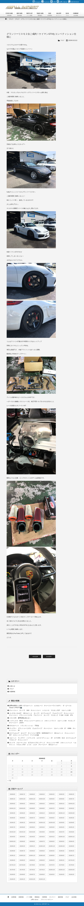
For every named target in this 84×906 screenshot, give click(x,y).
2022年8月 (71, 822)
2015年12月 (32, 879)
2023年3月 (71, 817)
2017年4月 (12, 869)
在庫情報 (13, 897)
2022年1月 (71, 827)
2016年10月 (71, 869)
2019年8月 (12, 850)
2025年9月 (51, 798)
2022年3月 (51, 827)
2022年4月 (42, 827)
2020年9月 (22, 841)
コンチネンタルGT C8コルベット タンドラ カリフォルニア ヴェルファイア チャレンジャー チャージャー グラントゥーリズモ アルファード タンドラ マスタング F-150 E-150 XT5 (42, 714)
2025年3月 (42, 803)
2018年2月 (51, 860)
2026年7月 (22, 794)
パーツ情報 (29, 897)
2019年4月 (51, 850)
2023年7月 (32, 817)
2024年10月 (22, 808)
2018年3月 (42, 860)
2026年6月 (32, 794)
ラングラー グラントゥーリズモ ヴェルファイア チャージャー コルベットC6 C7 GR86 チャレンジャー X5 (42, 729)
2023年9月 (12, 817)
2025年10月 (42, 798)
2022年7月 (12, 827)
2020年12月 (62, 836)
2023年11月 (62, 813)
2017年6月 (61, 865)
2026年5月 (42, 794)
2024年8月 (42, 808)
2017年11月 (12, 865)
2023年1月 (22, 822)
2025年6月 (12, 803)
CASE (49, 14)
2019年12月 (42, 846)
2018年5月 (22, 860)
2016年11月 (62, 869)
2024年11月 (12, 808)
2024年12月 (71, 803)
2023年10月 (71, 813)
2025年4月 (32, 803)
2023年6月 (42, 817)
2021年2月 (42, 836)
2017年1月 (42, 869)
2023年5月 (51, 817)
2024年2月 (32, 813)
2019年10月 (62, 846)
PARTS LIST (29, 14)
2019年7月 (22, 850)
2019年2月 (71, 850)
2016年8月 (22, 874)
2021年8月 (51, 832)
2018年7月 (71, 855)
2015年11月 (42, 879)
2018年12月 (22, 855)
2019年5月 (42, 850)
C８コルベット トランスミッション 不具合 (24, 725)
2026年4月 (51, 794)
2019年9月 (71, 846)
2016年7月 (32, 874)
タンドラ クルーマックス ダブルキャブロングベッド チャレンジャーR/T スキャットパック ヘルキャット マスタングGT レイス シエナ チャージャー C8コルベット (42, 743)
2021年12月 (12, 832)
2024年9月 (32, 808)
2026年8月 (12, 794)
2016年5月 (51, 874)
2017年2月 (32, 869)
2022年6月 (22, 827)
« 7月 (9, 780)
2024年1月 (42, 813)
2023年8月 (22, 817)
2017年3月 (22, 869)
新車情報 (21, 897)
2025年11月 (32, 798)
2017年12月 (71, 860)
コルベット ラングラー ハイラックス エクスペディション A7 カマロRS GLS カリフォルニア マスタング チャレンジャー (42, 739)
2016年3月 (71, 874)
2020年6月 (51, 841)
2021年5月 (12, 836)
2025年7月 (71, 798)
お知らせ (12, 686)
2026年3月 (61, 794)
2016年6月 (42, 874)
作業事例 (12, 691)
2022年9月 (61, 822)
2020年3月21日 (72, 40)
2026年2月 (71, 794)
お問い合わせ (34, 899)
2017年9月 (32, 865)
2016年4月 (61, 874)
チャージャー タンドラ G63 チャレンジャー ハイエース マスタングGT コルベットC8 (40, 710)
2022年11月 (42, 822)
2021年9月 (42, 832)
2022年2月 (61, 827)
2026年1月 (12, 798)
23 (71, 772)
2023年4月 (61, 817)
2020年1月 (32, 846)
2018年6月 (12, 860)
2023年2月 (12, 822)
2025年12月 (22, 798)
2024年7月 (51, 808)
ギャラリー (52, 897)
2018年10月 (42, 855)
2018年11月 (32, 855)
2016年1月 (22, 879)
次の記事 (48, 656)
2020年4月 (71, 841)
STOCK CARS (9, 14)
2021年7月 (61, 832)
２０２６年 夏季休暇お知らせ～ (20, 718)
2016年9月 (12, 874)
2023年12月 (52, 813)
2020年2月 (22, 846)
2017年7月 (51, 865)
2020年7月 (42, 841)
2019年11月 (52, 846)
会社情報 (74, 897)
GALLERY (59, 14)
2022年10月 (52, 822)
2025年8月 (61, 798)
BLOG (67, 14)
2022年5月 (32, 827)
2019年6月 (32, 850)
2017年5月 (71, 865)
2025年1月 (61, 803)
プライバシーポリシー (47, 899)
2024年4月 (12, 813)
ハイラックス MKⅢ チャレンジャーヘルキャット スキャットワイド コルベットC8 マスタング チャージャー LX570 (42, 722)
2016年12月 (52, 869)
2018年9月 (51, 855)
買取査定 (37, 897)
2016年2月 (12, 879)
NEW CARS (19, 14)
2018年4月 (32, 860)
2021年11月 (22, 832)
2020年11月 (71, 836)
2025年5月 (22, 803)
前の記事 (35, 656)
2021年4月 (22, 836)
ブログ (11, 19)
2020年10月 (12, 841)
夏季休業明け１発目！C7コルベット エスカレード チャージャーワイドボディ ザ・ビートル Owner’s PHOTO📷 (41, 706)
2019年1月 (12, 855)
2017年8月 (42, 865)
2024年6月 (61, 808)
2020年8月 (32, 841)
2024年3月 (22, 813)
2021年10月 (32, 832)
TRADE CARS (40, 14)
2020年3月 (12, 846)
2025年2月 (51, 803)
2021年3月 (32, 836)
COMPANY (75, 14)
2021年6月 (71, 832)
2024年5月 (71, 808)
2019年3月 (61, 850)
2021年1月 (51, 836)
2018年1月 (61, 860)
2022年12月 (32, 822)
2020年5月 (61, 841)
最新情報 (60, 897)
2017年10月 (22, 865)
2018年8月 (61, 855)
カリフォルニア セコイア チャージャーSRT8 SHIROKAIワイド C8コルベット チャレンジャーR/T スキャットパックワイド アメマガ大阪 (42, 734)
